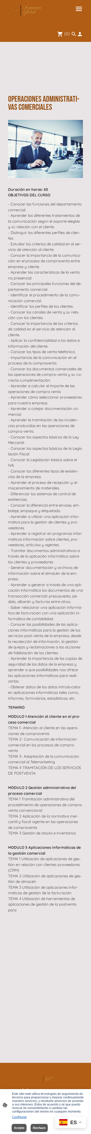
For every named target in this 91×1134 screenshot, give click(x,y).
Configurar (19, 1117)
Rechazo (39, 1128)
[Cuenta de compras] (80, 34)
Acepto (19, 1128)
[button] (74, 34)
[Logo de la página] (24, 10)
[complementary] (70, 1123)
